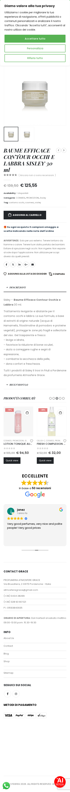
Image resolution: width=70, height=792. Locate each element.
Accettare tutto (35, 38)
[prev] (58, 150)
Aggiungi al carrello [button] (27, 412)
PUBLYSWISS (13, 784)
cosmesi (29, 202)
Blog (6, 653)
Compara (59, 274)
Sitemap (8, 673)
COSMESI (20, 197)
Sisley (43, 197)
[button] (8, 92)
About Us (9, 638)
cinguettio (13, 264)
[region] (35, 33)
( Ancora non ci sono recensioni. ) (37, 175)
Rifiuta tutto (35, 58)
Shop (7, 661)
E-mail (32, 264)
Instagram (16, 693)
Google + (26, 264)
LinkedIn (19, 264)
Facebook (6, 264)
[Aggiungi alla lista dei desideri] (31, 440)
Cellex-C (41, 440)
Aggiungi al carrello (27, 215)
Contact (8, 646)
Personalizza (35, 48)
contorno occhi (16, 202)
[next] (63, 150)
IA (53, 784)
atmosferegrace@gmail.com (21, 590)
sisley (38, 202)
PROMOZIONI (32, 197)
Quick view (12, 460)
